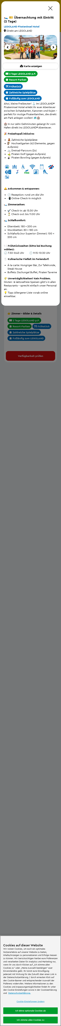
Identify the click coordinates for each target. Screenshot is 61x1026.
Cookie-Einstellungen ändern (31, 1001)
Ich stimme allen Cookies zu (30, 1020)
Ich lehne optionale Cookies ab (30, 1010)
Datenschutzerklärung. (19, 993)
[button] (7, 47)
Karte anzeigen (33, 66)
